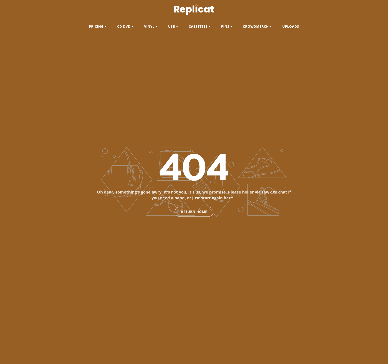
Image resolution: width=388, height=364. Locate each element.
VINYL (150, 26)
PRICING (97, 26)
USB (172, 26)
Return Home (194, 212)
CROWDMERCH (256, 26)
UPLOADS (290, 26)
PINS (225, 26)
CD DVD (124, 26)
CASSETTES (199, 26)
